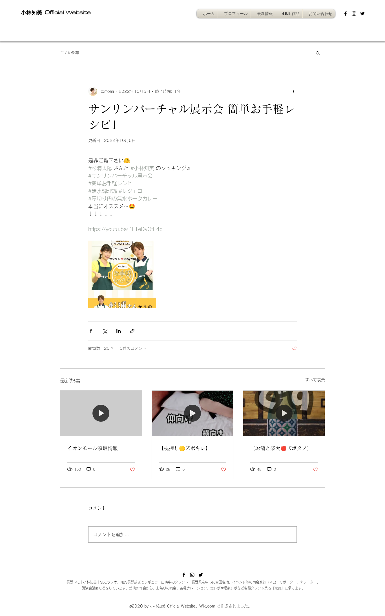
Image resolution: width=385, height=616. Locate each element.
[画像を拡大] (122, 274)
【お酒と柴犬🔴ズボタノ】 (281, 448)
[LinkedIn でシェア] (118, 331)
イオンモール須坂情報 (92, 448)
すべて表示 (315, 380)
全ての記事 (70, 52)
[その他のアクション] (293, 91)
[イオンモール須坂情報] (101, 413)
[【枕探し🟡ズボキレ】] (192, 413)
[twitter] (362, 13)
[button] (317, 52)
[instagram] (354, 13)
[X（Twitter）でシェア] (104, 331)
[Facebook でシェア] (91, 331)
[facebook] (345, 13)
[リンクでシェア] (132, 331)
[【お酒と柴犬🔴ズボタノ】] (284, 413)
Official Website (67, 12)
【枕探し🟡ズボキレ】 (185, 448)
